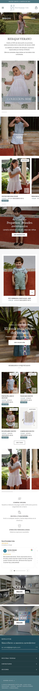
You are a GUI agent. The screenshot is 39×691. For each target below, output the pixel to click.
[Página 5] (19, 570)
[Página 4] (18, 570)
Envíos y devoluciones (25, 686)
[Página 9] (24, 570)
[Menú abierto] (5, 7)
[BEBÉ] (19, 85)
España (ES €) (8, 680)
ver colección (19, 342)
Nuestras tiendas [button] (9, 658)
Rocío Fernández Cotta (11, 684)
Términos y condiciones (10, 688)
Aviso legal (27, 684)
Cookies (13, 686)
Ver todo (19, 442)
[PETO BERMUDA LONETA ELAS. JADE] (19, 276)
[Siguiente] (27, 570)
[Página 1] (14, 570)
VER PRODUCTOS (19, 234)
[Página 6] (20, 570)
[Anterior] (11, 570)
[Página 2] (15, 570)
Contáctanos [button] (7, 664)
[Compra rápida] (26, 190)
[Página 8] (23, 570)
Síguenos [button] (5, 669)
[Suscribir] (35, 647)
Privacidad (5, 686)
